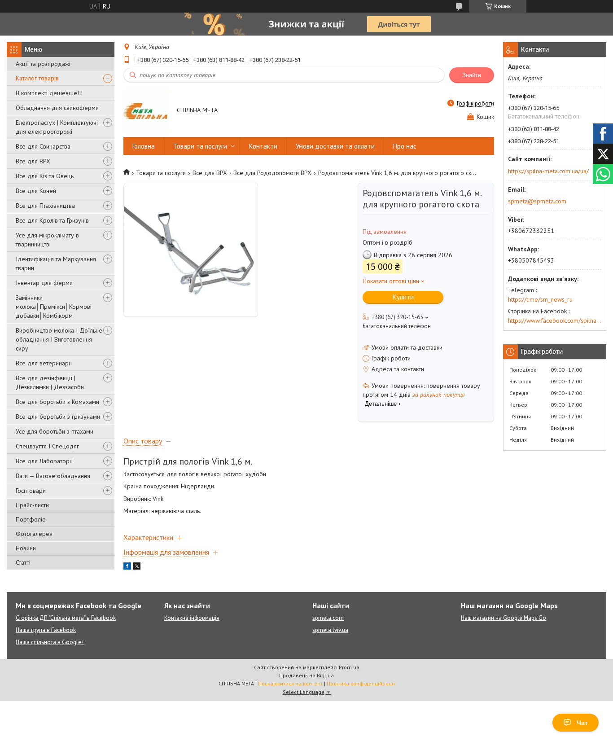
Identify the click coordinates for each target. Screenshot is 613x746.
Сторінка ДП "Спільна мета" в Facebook (66, 618)
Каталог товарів (37, 78)
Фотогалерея (34, 534)
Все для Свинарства (43, 146)
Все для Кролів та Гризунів (52, 220)
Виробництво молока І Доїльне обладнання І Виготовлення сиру (59, 339)
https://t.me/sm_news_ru (540, 299)
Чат (582, 722)
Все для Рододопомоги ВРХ (272, 173)
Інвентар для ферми (44, 283)
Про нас (404, 146)
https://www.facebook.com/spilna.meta (554, 320)
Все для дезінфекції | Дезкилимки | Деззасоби (50, 382)
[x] (136, 567)
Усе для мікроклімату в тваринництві (47, 239)
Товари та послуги (200, 146)
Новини (26, 548)
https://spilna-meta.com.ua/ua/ (548, 171)
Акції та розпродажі (43, 64)
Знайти (471, 75)
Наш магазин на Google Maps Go (503, 618)
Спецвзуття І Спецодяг (47, 446)
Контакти (263, 146)
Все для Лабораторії (44, 461)
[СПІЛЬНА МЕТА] (145, 111)
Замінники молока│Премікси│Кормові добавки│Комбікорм (54, 307)
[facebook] (127, 567)
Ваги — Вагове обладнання (53, 476)
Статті (23, 562)
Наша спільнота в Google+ (50, 642)
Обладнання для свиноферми (57, 108)
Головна (143, 146)
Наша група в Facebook (46, 630)
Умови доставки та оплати (335, 146)
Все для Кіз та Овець (45, 176)
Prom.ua (349, 667)
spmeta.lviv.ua (330, 630)
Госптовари (31, 491)
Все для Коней (36, 191)
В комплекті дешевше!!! (49, 93)
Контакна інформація (191, 618)
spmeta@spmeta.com (537, 201)
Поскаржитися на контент (290, 683)
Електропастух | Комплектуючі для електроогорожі (57, 127)
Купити (403, 297)
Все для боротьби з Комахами (57, 402)
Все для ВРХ (33, 161)
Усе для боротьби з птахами (54, 431)
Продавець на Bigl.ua (306, 675)
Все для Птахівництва (45, 206)
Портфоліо (31, 519)
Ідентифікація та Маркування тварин (56, 263)
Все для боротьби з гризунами (58, 416)
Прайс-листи (32, 505)
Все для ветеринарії (44, 363)
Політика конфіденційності (361, 683)
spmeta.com (328, 618)
